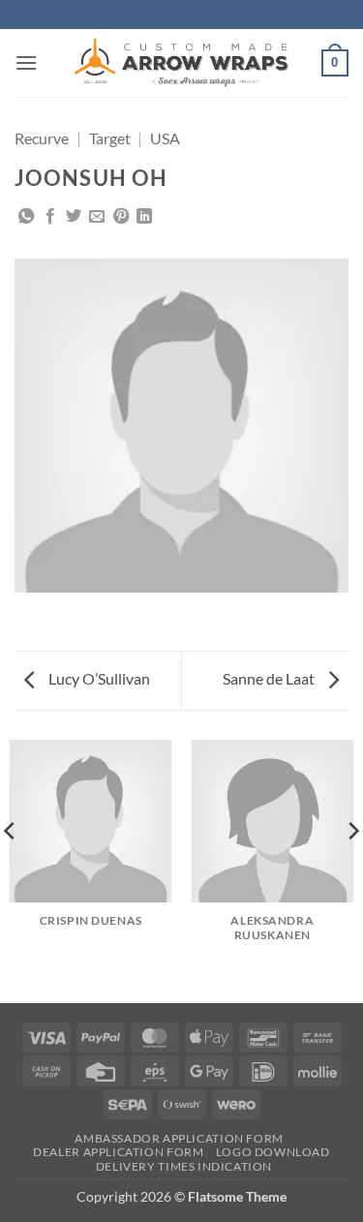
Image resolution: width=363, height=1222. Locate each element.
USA (165, 138)
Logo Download (273, 1152)
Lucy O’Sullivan (97, 678)
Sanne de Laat (270, 678)
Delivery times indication (184, 1166)
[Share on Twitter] (73, 217)
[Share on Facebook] (50, 217)
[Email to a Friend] (97, 217)
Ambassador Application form (179, 1138)
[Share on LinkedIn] (144, 217)
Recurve (42, 138)
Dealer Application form (118, 1152)
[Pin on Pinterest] (121, 217)
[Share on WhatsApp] (26, 217)
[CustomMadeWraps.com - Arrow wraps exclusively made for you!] (182, 63)
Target (110, 138)
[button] (26, 62)
